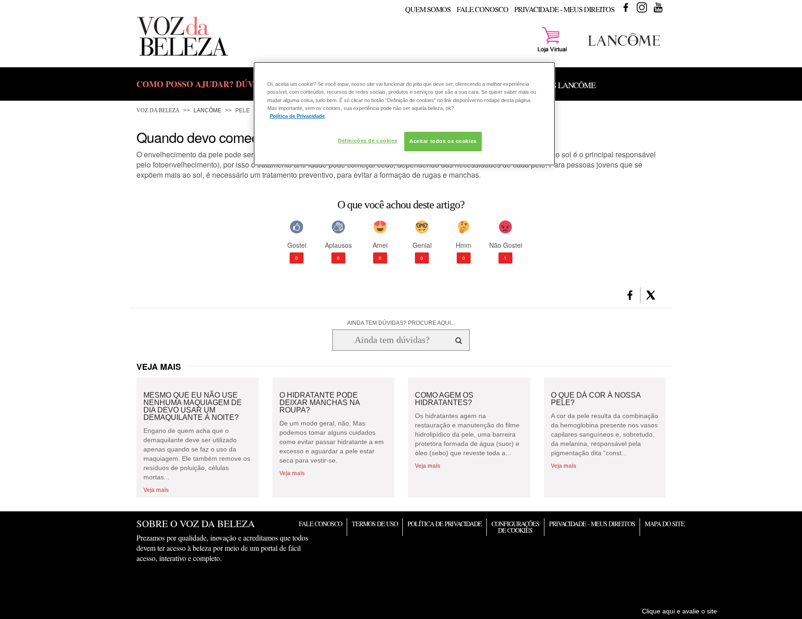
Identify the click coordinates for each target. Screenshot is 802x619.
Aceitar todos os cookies (443, 141)
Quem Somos (428, 9)
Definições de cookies (367, 140)
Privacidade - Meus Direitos (564, 9)
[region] (404, 113)
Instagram (642, 7)
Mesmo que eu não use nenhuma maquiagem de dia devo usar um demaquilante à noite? (192, 406)
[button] (630, 295)
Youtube (658, 7)
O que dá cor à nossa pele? (595, 399)
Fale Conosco (482, 9)
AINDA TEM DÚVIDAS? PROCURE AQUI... (401, 323)
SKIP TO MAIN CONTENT (170, 3)
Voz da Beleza (158, 110)
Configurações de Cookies (515, 527)
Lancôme (207, 110)
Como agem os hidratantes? (444, 399)
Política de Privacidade (444, 523)
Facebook (626, 7)
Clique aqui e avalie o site (679, 611)
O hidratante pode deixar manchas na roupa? (319, 403)
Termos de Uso (375, 523)
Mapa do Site (665, 523)
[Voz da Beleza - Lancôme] (624, 47)
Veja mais (156, 490)
